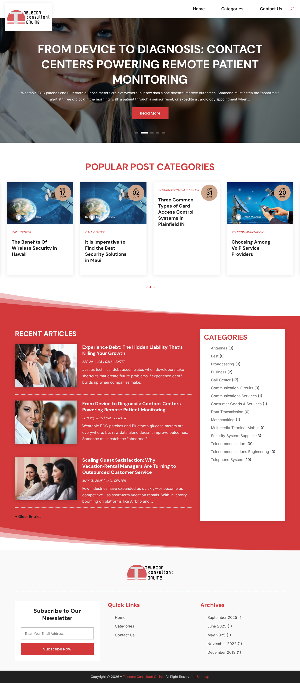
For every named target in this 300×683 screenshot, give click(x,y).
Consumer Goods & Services (236, 403)
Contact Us (271, 8)
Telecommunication (228, 443)
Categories (232, 8)
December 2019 (221, 652)
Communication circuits (232, 388)
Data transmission (227, 411)
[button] (146, 287)
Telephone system (227, 459)
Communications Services (234, 395)
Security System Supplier (233, 435)
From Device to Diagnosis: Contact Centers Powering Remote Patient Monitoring (150, 64)
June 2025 (216, 626)
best (214, 356)
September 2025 (222, 617)
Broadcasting (222, 364)
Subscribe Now (57, 649)
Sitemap (203, 677)
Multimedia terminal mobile (235, 427)
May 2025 (216, 635)
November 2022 (221, 643)
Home (199, 8)
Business (218, 372)
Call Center (115, 362)
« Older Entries (28, 516)
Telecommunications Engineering (240, 451)
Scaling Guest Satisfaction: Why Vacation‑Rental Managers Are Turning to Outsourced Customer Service (129, 466)
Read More (150, 113)
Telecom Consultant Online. (144, 677)
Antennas (219, 348)
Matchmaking (223, 419)
